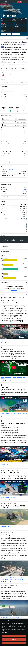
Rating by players (14, 68)
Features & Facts (23, 68)
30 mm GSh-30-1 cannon (7, 169)
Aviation (11, 340)
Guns (14, 577)
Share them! (14, 290)
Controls (10, 577)
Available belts (6, 178)
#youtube (7, 340)
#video (2, 340)
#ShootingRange (13, 462)
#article (21, 579)
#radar (24, 377)
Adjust (14, 643)
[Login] (26, 1)
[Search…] (23, 1)
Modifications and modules (14, 617)
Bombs (24, 462)
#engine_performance (5, 526)
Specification (6, 68)
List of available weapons (7, 196)
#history (16, 340)
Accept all (14, 639)
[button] (27, 38)
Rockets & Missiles (4, 464)
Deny (14, 636)
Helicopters (19, 377)
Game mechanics (8, 377)
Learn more (4, 632)
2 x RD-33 (25, 129)
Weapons (19, 462)
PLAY (19, 1)
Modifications (5, 246)
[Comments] (6, 467)
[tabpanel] (18, 19)
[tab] (26, 18)
